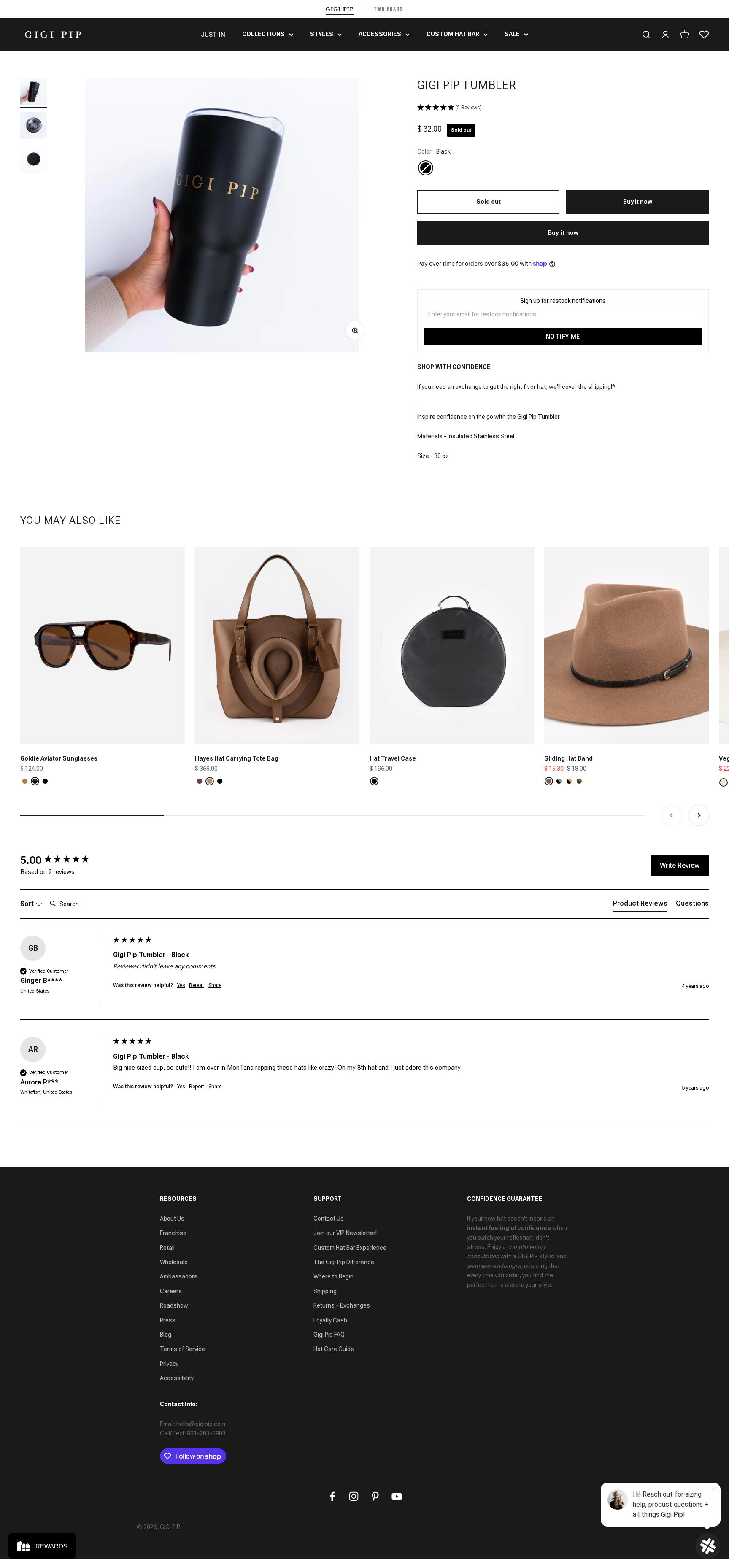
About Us (172, 1218)
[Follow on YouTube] (396, 1496)
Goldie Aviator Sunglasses (58, 758)
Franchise (173, 1233)
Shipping (325, 1291)
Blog (165, 1334)
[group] (64, 860)
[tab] (640, 905)
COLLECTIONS (263, 34)
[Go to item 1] (33, 93)
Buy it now (563, 232)
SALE (512, 34)
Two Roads (388, 9)
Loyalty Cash (330, 1320)
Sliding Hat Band (568, 758)
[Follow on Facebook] (332, 1496)
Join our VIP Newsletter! (345, 1233)
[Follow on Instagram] (353, 1496)
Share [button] (214, 985)
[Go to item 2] (33, 126)
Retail (167, 1247)
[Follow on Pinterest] (375, 1496)
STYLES (321, 34)
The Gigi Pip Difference (343, 1262)
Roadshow (174, 1305)
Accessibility (177, 1378)
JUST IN (213, 34)
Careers (171, 1291)
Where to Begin (333, 1276)
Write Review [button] (679, 865)
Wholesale (174, 1262)
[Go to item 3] (33, 160)
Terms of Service (182, 1349)
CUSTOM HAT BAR (453, 34)
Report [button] (196, 985)
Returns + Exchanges (341, 1305)
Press (168, 1320)
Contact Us (328, 1218)
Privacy (169, 1363)
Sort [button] (27, 904)
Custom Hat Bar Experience (349, 1247)
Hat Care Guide (333, 1349)
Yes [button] (181, 985)
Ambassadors (178, 1276)
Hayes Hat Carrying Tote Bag (236, 758)
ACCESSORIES (380, 34)
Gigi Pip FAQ (329, 1334)
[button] (563, 107)
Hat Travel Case (393, 758)
